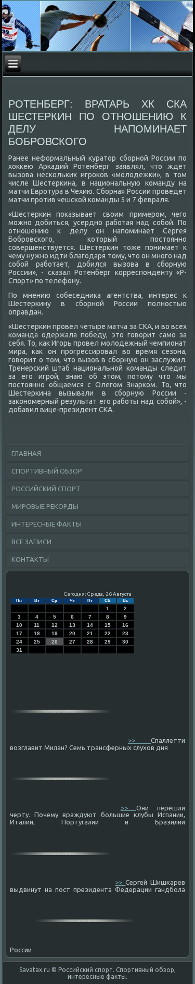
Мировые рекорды (45, 506)
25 (37, 642)
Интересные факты (46, 524)
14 (90, 625)
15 (108, 625)
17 (19, 633)
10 (19, 625)
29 (108, 642)
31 (19, 650)
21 (90, 633)
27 (72, 642)
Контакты (30, 559)
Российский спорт (46, 488)
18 (37, 633)
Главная (26, 453)
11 (37, 625)
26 (54, 642)
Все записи (31, 541)
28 (90, 642)
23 (125, 633)
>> (139, 740)
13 (72, 625)
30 (125, 642)
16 (125, 625)
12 (54, 625)
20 (72, 633)
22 (108, 633)
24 (19, 642)
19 (54, 633)
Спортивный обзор (46, 471)
